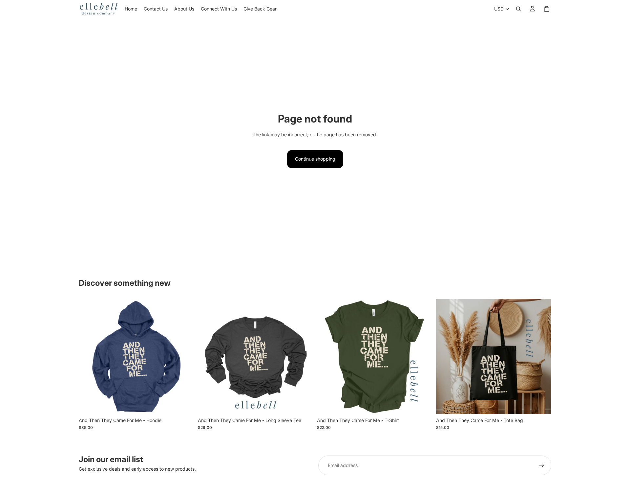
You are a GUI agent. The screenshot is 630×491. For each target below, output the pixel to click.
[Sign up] (541, 465)
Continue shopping (315, 159)
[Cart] (546, 9)
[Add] (541, 404)
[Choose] (184, 404)
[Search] (518, 9)
